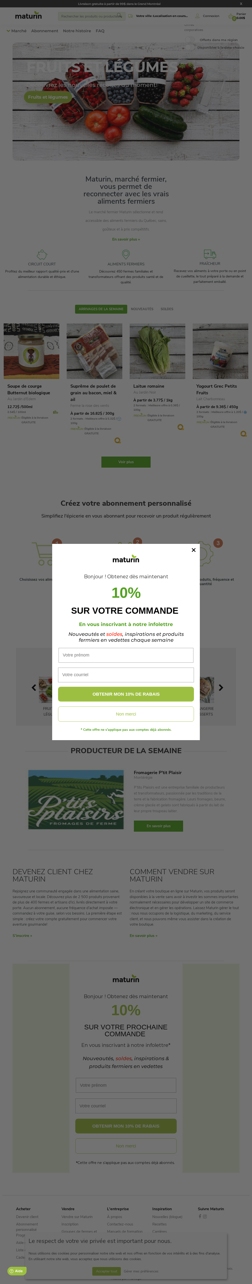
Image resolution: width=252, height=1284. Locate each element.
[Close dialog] (193, 550)
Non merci (126, 714)
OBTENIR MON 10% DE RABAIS (126, 694)
